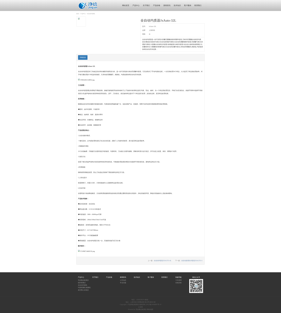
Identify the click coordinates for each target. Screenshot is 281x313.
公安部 (140, 307)
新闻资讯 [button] (166, 5)
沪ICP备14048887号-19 (153, 304)
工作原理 (178, 280)
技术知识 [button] (177, 5)
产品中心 (83, 13)
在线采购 (178, 283)
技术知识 (137, 277)
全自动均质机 (91, 13)
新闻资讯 (123, 277)
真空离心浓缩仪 (83, 290)
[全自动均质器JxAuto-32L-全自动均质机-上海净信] (88, 5)
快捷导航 (178, 277)
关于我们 (95, 277)
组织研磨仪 (82, 283)
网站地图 (150, 309)
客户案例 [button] (187, 5)
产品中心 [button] (136, 5)
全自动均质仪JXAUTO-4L (162, 260)
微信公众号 (196, 277)
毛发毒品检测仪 (83, 280)
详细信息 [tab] (83, 57)
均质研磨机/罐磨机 (84, 287)
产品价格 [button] (156, 5)
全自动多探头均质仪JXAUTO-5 (191, 260)
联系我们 (164, 277)
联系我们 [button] (197, 5)
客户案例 (151, 277)
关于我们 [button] (146, 5)
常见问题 (123, 283)
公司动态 (123, 280)
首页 (77, 13)
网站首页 (125, 5)
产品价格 (109, 277)
